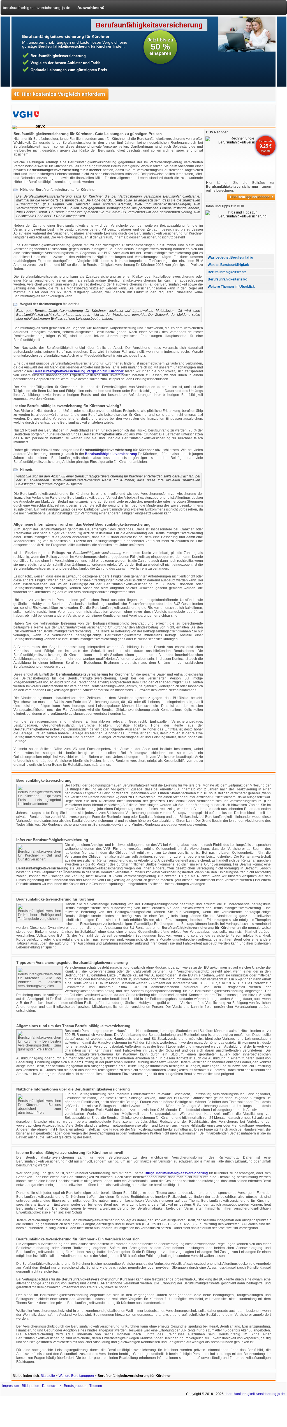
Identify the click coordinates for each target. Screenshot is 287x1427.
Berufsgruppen (75, 1386)
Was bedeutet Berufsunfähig (230, 257)
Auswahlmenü (91, 7)
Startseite (48, 1376)
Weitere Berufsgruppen (76, 1376)
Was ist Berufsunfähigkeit (228, 265)
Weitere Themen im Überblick (231, 287)
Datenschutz (51, 1386)
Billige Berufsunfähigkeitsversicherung (176, 1173)
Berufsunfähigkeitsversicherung (111, 454)
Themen (95, 1386)
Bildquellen (30, 1386)
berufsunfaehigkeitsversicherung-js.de (36, 7)
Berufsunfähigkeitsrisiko (227, 279)
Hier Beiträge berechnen (251, 197)
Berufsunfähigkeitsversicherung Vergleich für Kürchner (78, 371)
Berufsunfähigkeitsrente (227, 272)
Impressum (10, 1386)
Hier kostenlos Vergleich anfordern (59, 94)
